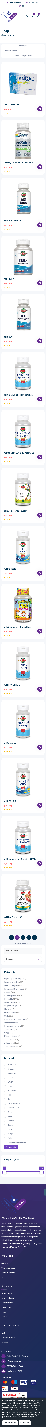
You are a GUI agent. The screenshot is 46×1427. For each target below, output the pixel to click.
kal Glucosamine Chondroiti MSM (20, 859)
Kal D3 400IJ (10, 569)
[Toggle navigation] (43, 16)
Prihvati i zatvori (10, 1423)
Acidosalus (12, 1065)
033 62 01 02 (6, 1351)
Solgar (10, 1125)
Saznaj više (24, 1423)
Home (6, 35)
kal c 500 (8, 337)
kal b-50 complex (12, 221)
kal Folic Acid (10, 743)
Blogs (3, 1277)
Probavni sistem (12, 1023)
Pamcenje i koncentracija (16, 1019)
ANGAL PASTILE (11, 105)
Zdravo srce (11, 1043)
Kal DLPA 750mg (12, 685)
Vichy (10, 1138)
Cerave (10, 1077)
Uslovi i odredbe (8, 1268)
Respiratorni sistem (14, 1026)
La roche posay (14, 1103)
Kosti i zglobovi (13, 996)
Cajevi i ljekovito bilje (15, 979)
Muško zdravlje (12, 1006)
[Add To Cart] (39, 108)
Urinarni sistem (12, 1036)
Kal (9, 1099)
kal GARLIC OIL (11, 801)
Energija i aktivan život (15, 989)
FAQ (3, 1333)
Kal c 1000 (9, 279)
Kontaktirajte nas (8, 1337)
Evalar (10, 1082)
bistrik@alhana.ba (16, 3)
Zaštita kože (11, 1039)
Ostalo (10, 1112)
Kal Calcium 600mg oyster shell (19, 453)
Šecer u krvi (10, 1029)
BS (22, 6)
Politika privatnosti (9, 1272)
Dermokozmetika (13, 982)
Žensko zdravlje (13, 1046)
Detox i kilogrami (13, 985)
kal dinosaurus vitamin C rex (17, 627)
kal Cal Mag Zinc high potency (18, 395)
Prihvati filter (11, 1147)
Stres (8, 1033)
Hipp (10, 1095)
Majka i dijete (12, 1002)
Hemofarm (12, 1090)
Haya (10, 1086)
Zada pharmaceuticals (17, 1142)
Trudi (10, 1129)
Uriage (10, 1134)
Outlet (8, 1016)
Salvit (10, 1116)
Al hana (11, 1069)
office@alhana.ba (14, 1361)
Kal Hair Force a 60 (13, 917)
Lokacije (4, 1342)
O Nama (4, 1263)
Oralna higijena (12, 1012)
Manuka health (13, 1108)
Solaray (11, 1121)
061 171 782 (33, 3)
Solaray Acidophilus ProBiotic (18, 163)
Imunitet (9, 992)
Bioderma (12, 1073)
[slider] (4, 1172)
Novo (9, 1009)
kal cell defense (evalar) (16, 511)
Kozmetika (11, 999)
